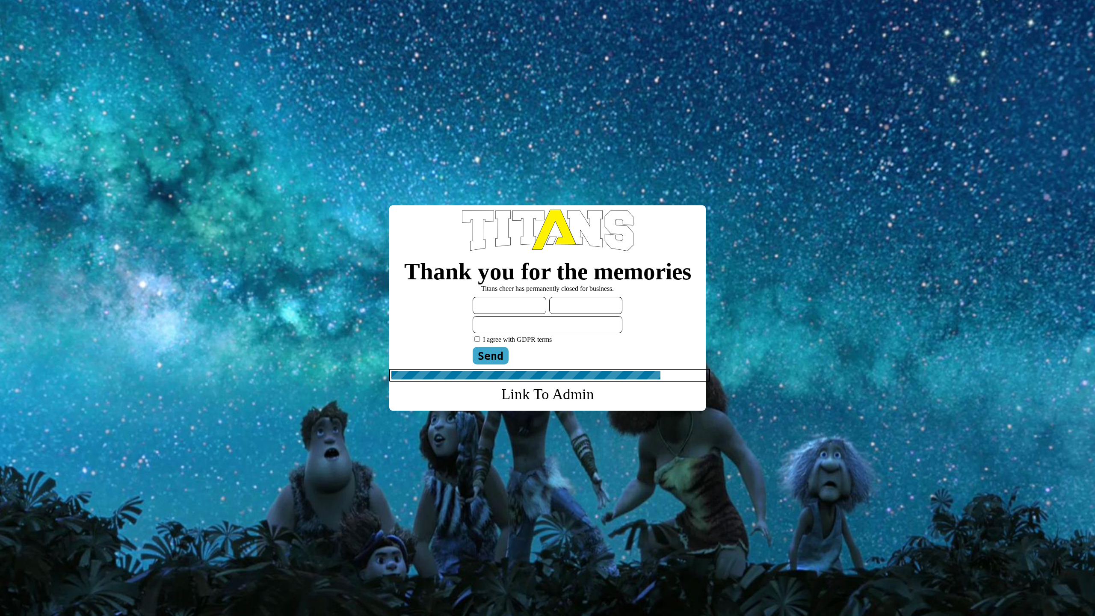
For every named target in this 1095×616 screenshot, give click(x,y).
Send (490, 356)
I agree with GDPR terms (517, 339)
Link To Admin (547, 394)
